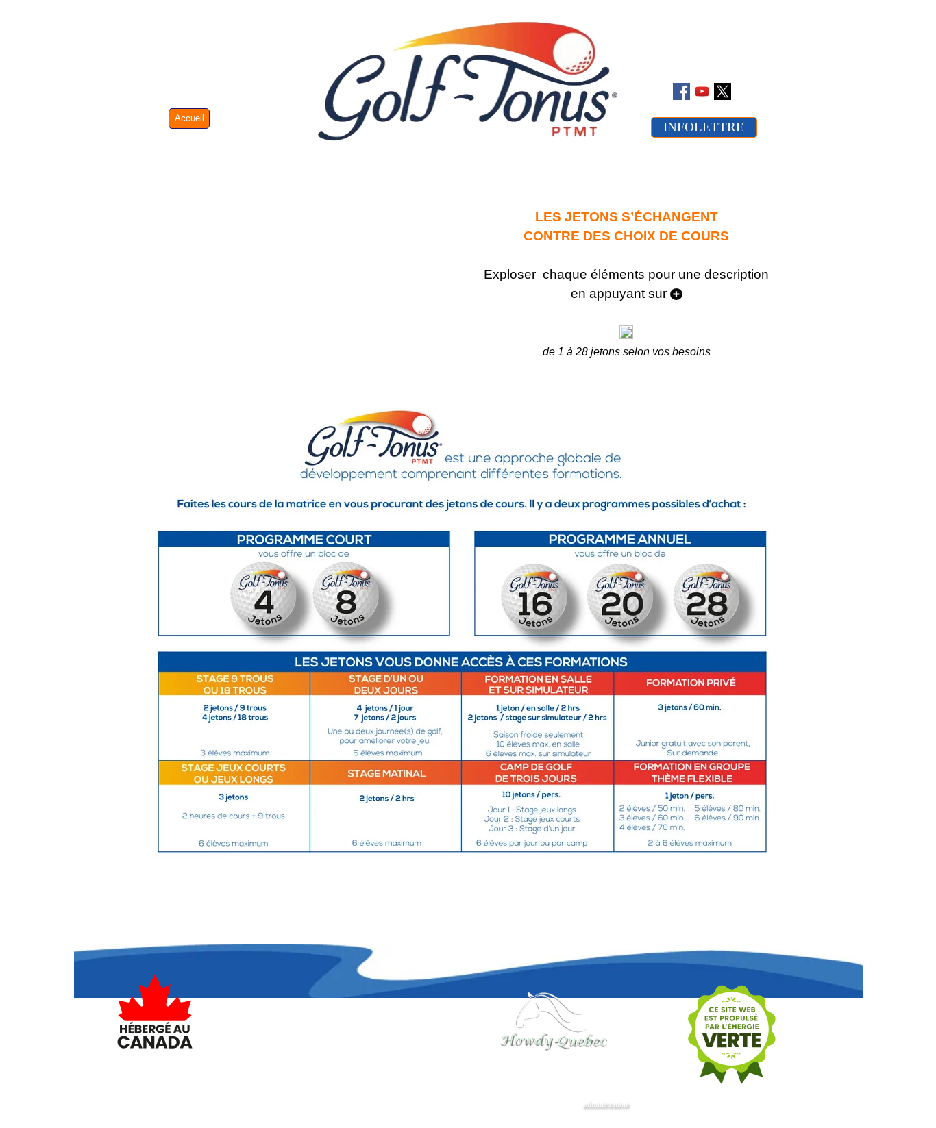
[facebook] (681, 91)
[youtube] (702, 91)
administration (605, 1104)
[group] (440, 1022)
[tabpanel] (626, 294)
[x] (722, 91)
